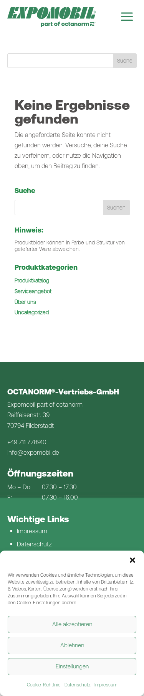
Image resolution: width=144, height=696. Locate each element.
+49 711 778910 (26, 442)
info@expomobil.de (33, 452)
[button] (132, 560)
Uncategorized (32, 312)
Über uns (25, 302)
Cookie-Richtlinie (44, 685)
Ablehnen (72, 645)
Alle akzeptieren (72, 624)
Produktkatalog (32, 280)
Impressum (105, 685)
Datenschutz (78, 685)
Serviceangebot (33, 291)
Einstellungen (72, 666)
